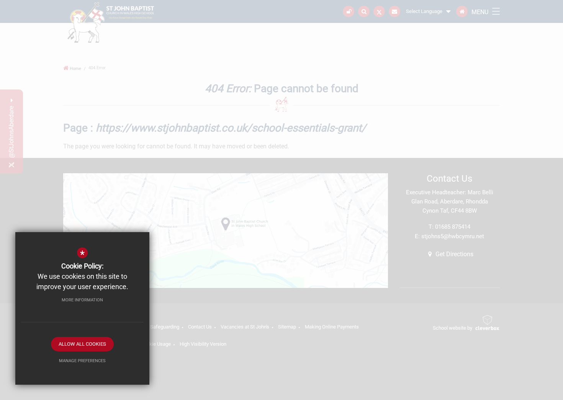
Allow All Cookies (82, 344)
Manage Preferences (82, 360)
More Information (82, 300)
